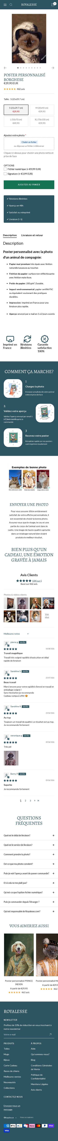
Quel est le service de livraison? (18, 845)
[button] (35, 800)
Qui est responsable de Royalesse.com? (22, 911)
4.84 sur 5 (37, 580)
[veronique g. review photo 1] (11, 758)
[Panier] (52, 4)
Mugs (6, 1054)
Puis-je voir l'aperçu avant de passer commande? (26, 873)
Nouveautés (10, 1082)
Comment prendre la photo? (17, 854)
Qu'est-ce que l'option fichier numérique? (23, 892)
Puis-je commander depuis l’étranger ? (21, 902)
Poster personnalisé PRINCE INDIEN (19, 982)
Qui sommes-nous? (40, 1054)
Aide (33, 1048)
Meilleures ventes (12, 1076)
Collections (9, 1088)
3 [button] (30, 800)
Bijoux (7, 1060)
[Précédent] (5, 68)
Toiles (7, 1048)
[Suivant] (53, 68)
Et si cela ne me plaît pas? (15, 883)
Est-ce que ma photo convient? (18, 864)
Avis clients (36, 1089)
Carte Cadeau (10, 1065)
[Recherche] (11, 4)
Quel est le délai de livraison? (17, 835)
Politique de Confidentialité (38, 1076)
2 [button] (25, 800)
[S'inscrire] (50, 1034)
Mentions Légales (39, 1084)
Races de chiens (11, 1071)
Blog (33, 1060)
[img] (10, 649)
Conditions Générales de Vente (41, 1067)
